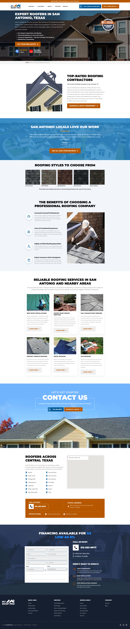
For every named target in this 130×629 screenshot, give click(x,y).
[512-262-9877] (31, 506)
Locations (40, 6)
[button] (26, 136)
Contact (65, 6)
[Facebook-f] (120, 625)
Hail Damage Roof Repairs (91, 313)
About (50, 6)
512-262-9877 (40, 506)
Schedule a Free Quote (46, 576)
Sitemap (35, 625)
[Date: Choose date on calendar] (45, 569)
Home (27, 62)
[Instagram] (123, 625)
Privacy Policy (27, 625)
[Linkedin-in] (126, 625)
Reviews (58, 6)
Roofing (31, 6)
